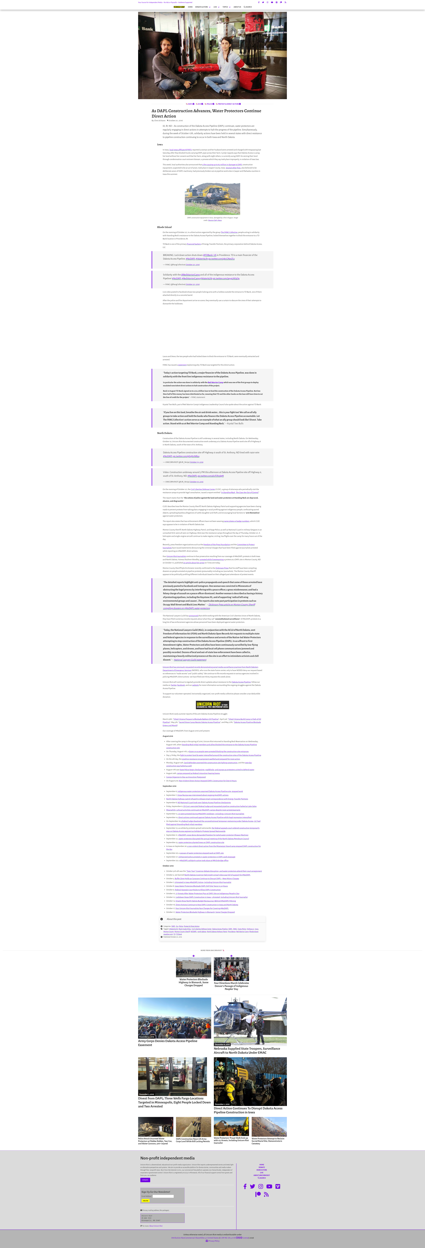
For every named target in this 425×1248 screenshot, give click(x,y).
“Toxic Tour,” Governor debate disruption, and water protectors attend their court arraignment (224, 871)
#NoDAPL (190, 259)
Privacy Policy (213, 1241)
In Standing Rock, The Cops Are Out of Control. (240, 493)
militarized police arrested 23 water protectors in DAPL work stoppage (206, 857)
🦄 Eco (198, 104)
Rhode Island (253, 932)
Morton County (168, 932)
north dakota (201, 932)
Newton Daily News (215, 220)
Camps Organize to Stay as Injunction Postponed (186, 777)
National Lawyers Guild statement (190, 660)
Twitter (173, 685)
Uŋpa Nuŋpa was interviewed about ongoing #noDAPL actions (202, 795)
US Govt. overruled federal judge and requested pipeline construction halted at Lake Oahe (220, 806)
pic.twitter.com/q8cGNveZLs (221, 259)
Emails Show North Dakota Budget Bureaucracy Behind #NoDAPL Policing (206, 901)
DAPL (173, 926)
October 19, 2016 (196, 462)
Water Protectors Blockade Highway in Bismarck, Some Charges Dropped (205, 912)
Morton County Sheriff (182, 932)
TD (174, 934)
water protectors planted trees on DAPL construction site (201, 842)
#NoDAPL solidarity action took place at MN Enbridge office (204, 861)
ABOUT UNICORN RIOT (262, 1175)
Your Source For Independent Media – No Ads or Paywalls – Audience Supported (165, 2)
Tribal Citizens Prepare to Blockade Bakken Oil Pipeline (195, 719)
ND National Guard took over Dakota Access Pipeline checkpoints (204, 803)
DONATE (145, 1180)
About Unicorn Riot (155, 1226)
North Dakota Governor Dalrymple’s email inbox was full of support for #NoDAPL (217, 875)
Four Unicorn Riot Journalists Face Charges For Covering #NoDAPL (202, 908)
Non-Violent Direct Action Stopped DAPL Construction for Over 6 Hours (208, 781)
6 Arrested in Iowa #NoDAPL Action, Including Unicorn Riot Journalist (203, 882)
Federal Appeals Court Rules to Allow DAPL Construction (198, 890)
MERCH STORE (262, 1170)
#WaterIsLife (202, 259)
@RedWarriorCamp (190, 275)
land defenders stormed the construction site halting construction (211, 763)
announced (194, 616)
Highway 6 (250, 929)
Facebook (181, 685)
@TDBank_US (209, 255)
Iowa (256, 929)
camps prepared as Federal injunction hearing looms (198, 773)
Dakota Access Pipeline (241, 682)
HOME (190, 7)
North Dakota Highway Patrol (217, 932)
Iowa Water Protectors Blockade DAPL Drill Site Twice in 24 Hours (201, 886)
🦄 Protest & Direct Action (227, 104)
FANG (235, 929)
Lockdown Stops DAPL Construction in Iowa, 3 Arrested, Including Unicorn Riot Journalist (212, 897)
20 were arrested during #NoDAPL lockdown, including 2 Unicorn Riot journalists (211, 814)
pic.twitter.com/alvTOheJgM (211, 476)
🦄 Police (208, 104)
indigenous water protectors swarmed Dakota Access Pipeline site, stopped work (210, 791)
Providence (232, 932)
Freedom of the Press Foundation (216, 545)
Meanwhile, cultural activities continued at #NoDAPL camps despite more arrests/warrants (203, 810)
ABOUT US (237, 7)
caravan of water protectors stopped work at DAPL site (202, 853)
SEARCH (249, 7)
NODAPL (194, 932)
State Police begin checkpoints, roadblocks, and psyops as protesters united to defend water (217, 770)
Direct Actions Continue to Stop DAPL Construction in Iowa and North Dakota (207, 905)
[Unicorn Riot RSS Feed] (285, 2)
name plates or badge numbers (236, 521)
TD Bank (179, 934)
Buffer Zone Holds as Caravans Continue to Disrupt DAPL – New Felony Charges (207, 879)
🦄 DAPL (189, 104)
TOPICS (225, 7)
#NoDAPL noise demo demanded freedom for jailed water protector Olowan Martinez (213, 835)
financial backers (194, 244)
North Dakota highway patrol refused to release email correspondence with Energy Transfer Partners (207, 799)
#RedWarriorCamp (191, 278)
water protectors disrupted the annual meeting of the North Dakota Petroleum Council (214, 839)
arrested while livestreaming (212, 560)
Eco (177, 926)
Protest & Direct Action (191, 926)
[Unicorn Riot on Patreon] (281, 2)
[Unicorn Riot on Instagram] (267, 2)
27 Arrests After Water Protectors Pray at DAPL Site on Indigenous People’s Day (207, 894)
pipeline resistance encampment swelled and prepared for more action (211, 759)
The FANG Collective (229, 232)
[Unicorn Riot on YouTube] (272, 2)
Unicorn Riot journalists (176, 556)
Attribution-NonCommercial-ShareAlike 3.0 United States (195, 1238)
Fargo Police (242, 929)
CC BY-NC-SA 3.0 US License (234, 1238)
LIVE (215, 7)
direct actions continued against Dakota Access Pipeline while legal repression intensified (214, 817)
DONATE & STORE (201, 7)
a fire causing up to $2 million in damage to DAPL (222, 165)
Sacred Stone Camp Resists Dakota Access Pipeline (199, 722)
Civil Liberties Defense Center (203, 489)
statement (182, 365)
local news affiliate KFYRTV (180, 150)
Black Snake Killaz (185, 929)
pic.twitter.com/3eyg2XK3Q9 (226, 278)
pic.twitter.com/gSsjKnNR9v (186, 456)
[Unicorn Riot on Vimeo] (276, 2)
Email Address (147, 1196)
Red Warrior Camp (215, 382)
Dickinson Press (222, 568)
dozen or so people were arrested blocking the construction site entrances (219, 752)
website (195, 685)
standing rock (168, 934)
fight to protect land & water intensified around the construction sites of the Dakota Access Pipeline (220, 755)
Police (181, 926)
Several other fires (233, 168)
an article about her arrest (193, 563)
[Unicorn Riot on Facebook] (259, 2)
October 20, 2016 (193, 265)
